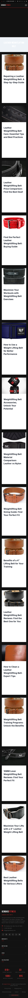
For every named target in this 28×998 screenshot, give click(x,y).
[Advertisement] (14, 22)
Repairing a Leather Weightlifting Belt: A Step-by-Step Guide (14, 79)
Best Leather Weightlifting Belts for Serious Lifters (13, 880)
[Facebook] (15, 1)
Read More (8, 100)
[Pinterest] (22, 1)
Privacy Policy (7, 988)
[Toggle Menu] (26, 5)
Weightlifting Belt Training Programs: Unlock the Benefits (14, 722)
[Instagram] (17, 1)
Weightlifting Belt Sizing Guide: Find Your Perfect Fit (13, 512)
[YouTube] (26, 1)
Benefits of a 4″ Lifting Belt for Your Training (14, 563)
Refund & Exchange (6, 992)
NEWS (5, 73)
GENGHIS (6, 5)
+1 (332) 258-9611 (10, 1)
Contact (16, 992)
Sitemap (24, 992)
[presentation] (14, 62)
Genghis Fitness (9, 85)
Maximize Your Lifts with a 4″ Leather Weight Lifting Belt (14, 829)
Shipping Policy (18, 988)
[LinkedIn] (24, 1)
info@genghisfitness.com (9, 930)
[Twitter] (19, 1)
